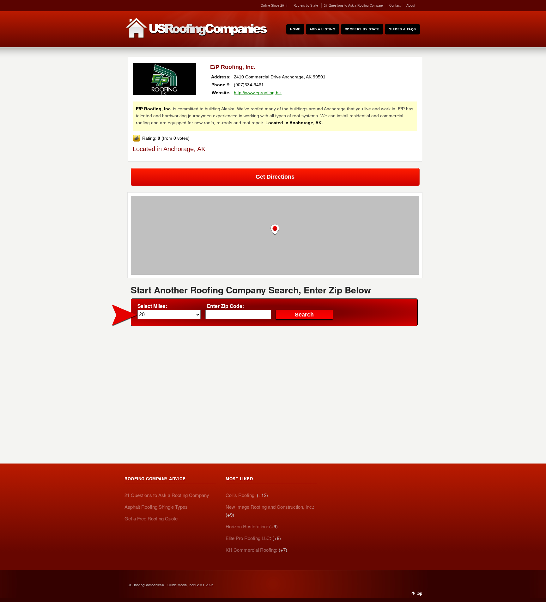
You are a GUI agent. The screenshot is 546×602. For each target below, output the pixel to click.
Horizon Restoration (246, 526)
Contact (395, 5)
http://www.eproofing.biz (258, 92)
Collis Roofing (240, 495)
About (410, 5)
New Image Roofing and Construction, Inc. (269, 506)
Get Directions (275, 177)
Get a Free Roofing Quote (151, 518)
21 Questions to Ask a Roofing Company (354, 5)
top (419, 593)
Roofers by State (306, 5)
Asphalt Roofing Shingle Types (156, 506)
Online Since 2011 (274, 5)
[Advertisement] (275, 376)
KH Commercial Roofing (251, 549)
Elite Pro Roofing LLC (248, 538)
